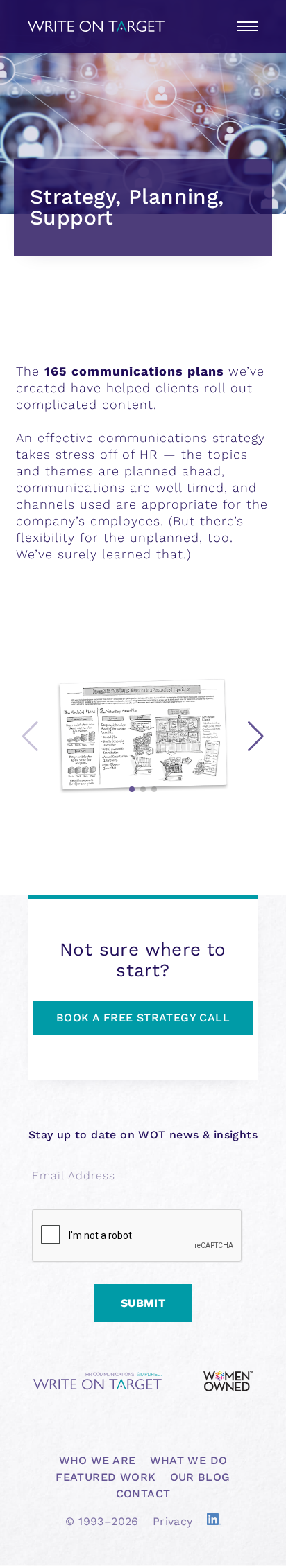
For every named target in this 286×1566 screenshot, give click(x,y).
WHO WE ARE (97, 1460)
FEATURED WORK (105, 1477)
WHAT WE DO (189, 1460)
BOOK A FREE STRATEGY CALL (143, 1017)
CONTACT (143, 1493)
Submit (143, 1303)
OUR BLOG (200, 1477)
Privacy (173, 1521)
